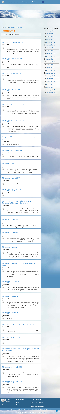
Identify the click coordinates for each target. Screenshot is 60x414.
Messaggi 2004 (50, 87)
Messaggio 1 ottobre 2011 (12, 89)
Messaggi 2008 (50, 76)
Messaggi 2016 (50, 53)
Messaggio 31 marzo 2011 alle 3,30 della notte (19, 324)
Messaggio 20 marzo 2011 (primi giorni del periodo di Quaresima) (21, 349)
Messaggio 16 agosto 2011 (12, 150)
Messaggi (25, 2)
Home (10, 2)
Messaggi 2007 (50, 79)
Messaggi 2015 (50, 56)
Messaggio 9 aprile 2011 (11, 296)
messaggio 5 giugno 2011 (11, 189)
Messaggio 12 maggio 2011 (12, 232)
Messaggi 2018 (50, 48)
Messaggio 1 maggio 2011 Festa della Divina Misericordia (18, 264)
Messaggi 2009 (50, 73)
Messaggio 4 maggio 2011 (11, 247)
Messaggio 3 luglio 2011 (11, 163)
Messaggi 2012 (50, 64)
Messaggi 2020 (50, 42)
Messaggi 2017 (50, 50)
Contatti (18, 402)
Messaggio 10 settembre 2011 (13, 120)
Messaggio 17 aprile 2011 (11, 281)
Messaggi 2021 (50, 39)
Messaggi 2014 (50, 59)
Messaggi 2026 (50, 93)
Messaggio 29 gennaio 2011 (12, 367)
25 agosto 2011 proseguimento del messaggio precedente (19, 137)
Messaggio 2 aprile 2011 (11, 312)
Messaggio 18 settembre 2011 (13, 104)
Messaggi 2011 (18, 27)
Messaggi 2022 (50, 36)
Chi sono (16, 2)
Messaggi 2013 (50, 62)
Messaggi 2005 (50, 84)
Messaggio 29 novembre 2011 (13, 42)
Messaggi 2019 (50, 45)
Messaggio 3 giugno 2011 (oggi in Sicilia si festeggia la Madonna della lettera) (17, 202)
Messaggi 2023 (50, 34)
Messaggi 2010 (50, 70)
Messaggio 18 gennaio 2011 (12, 381)
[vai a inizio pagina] (57, 411)
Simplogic (42, 412)
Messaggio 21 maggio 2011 (12, 219)
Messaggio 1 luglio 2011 (11, 178)
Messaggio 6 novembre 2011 (12, 58)
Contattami (33, 2)
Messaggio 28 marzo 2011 (12, 337)
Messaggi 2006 (50, 81)
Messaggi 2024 (50, 31)
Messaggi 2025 (50, 90)
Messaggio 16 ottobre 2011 (12, 73)
